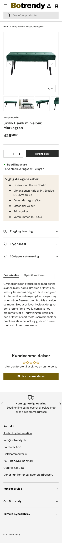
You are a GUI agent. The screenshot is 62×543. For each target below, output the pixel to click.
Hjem (5, 27)
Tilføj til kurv (42, 153)
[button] (56, 6)
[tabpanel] (31, 304)
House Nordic (11, 117)
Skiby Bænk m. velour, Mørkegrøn (28, 27)
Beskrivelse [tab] (11, 275)
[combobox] (31, 15)
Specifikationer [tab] (34, 275)
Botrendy (15, 534)
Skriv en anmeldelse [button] (31, 376)
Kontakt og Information (17, 433)
